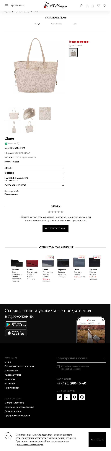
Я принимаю (75, 367)
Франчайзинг (12, 370)
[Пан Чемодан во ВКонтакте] (67, 397)
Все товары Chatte (12, 191)
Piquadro (17, 274)
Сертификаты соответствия (19, 366)
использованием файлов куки (30, 444)
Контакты (10, 379)
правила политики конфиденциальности (75, 367)
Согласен (97, 439)
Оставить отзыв (55, 228)
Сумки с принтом (22, 12)
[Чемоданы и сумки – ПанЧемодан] (55, 5)
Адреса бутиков (13, 374)
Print (17, 162)
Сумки (7, 12)
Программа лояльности (17, 415)
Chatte (36, 12)
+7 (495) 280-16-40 (71, 383)
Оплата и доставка (14, 402)
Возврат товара (13, 411)
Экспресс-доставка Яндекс (19, 406)
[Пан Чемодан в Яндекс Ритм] (82, 397)
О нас (8, 361)
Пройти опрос (12, 387)
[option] (34, 66)
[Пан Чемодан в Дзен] (74, 397)
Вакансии (10, 383)
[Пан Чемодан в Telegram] (59, 397)
